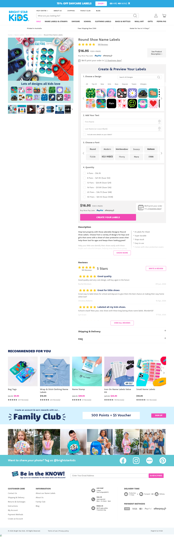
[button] (87, 286)
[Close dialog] (111, 248)
